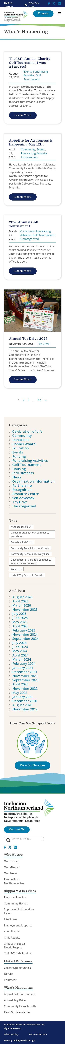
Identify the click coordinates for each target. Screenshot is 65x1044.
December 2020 (24, 701)
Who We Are (13, 854)
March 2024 (21, 659)
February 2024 (23, 663)
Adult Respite (12, 931)
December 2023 (24, 672)
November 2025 (25, 609)
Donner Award (24, 444)
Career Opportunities (17, 968)
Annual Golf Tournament (19, 994)
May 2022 (19, 692)
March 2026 (21, 605)
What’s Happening (18, 987)
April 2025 (20, 626)
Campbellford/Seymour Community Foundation (30, 534)
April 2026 (20, 601)
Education (20, 448)
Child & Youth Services (18, 953)
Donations (20, 439)
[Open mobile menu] (59, 13)
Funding (19, 456)
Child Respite (12, 937)
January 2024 (22, 667)
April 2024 (20, 655)
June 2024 (20, 647)
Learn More (22, 115)
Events (17, 452)
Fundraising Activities (30, 460)
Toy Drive (19, 502)
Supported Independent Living (19, 911)
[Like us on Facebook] (49, 3)
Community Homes (16, 903)
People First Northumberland (14, 881)
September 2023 (25, 680)
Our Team (10, 873)
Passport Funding (15, 897)
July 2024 (19, 642)
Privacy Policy (11, 1034)
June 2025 (20, 617)
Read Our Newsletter (17, 1012)
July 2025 (19, 613)
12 (39, 400)
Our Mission (11, 867)
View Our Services (32, 765)
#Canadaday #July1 (21, 526)
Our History (11, 861)
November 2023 (25, 676)
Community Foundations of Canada (30, 548)
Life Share (10, 919)
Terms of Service (38, 1034)
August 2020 (22, 705)
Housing (19, 469)
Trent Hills (16, 569)
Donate (43, 13)
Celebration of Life (27, 431)
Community (22, 435)
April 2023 (20, 684)
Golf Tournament (26, 464)
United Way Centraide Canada (27, 575)
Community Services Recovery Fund (30, 553)
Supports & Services (20, 891)
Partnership (22, 485)
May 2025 (19, 622)
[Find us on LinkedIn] (59, 3)
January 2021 (22, 697)
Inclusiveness (23, 473)
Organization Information (33, 481)
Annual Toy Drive (15, 1000)
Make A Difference (18, 961)
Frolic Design (28, 1040)
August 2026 (22, 597)
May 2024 (19, 651)
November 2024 (25, 634)
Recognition (22, 489)
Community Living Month (20, 1006)
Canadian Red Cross (21, 542)
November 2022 (25, 688)
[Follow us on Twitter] (54, 3)
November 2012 (25, 709)
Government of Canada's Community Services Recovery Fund (31, 561)
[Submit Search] (8, 840)
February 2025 (23, 630)
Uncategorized (24, 506)
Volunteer (10, 980)
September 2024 (25, 638)
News (16, 477)
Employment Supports (18, 925)
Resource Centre (25, 493)
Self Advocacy (23, 498)
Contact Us (17, 829)
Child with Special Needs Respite (15, 945)
